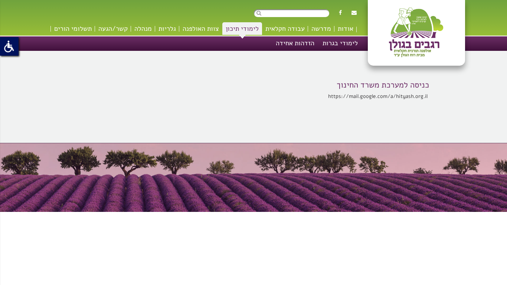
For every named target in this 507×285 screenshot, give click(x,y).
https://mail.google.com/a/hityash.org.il (378, 96)
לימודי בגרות (340, 43)
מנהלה (143, 28)
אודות (345, 28)
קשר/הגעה (113, 28)
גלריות (167, 28)
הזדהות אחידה (295, 43)
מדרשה (321, 28)
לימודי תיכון (242, 28)
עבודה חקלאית (285, 28)
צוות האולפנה (201, 28)
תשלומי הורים (73, 28)
